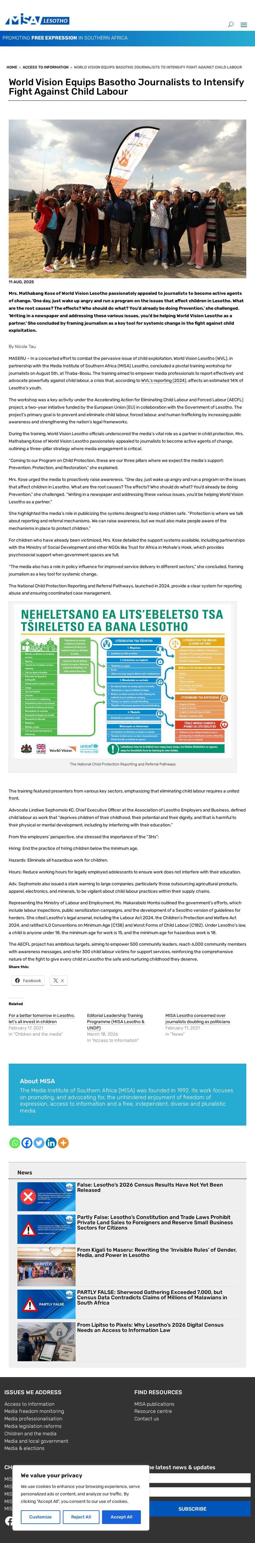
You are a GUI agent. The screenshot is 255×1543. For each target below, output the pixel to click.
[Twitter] (39, 1142)
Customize (40, 1517)
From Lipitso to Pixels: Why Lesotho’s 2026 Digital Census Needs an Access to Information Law (150, 1327)
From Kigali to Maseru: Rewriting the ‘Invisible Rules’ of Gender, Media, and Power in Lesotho (157, 1252)
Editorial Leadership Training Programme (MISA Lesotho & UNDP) (116, 1022)
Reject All (81, 1517)
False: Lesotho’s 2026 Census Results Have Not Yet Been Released (150, 1187)
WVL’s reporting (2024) (163, 380)
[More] (63, 1142)
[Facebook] (26, 1142)
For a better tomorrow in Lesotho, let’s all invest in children (42, 1018)
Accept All (121, 1517)
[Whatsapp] (14, 1142)
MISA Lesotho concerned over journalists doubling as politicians (197, 1018)
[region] (80, 1498)
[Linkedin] (51, 1142)
